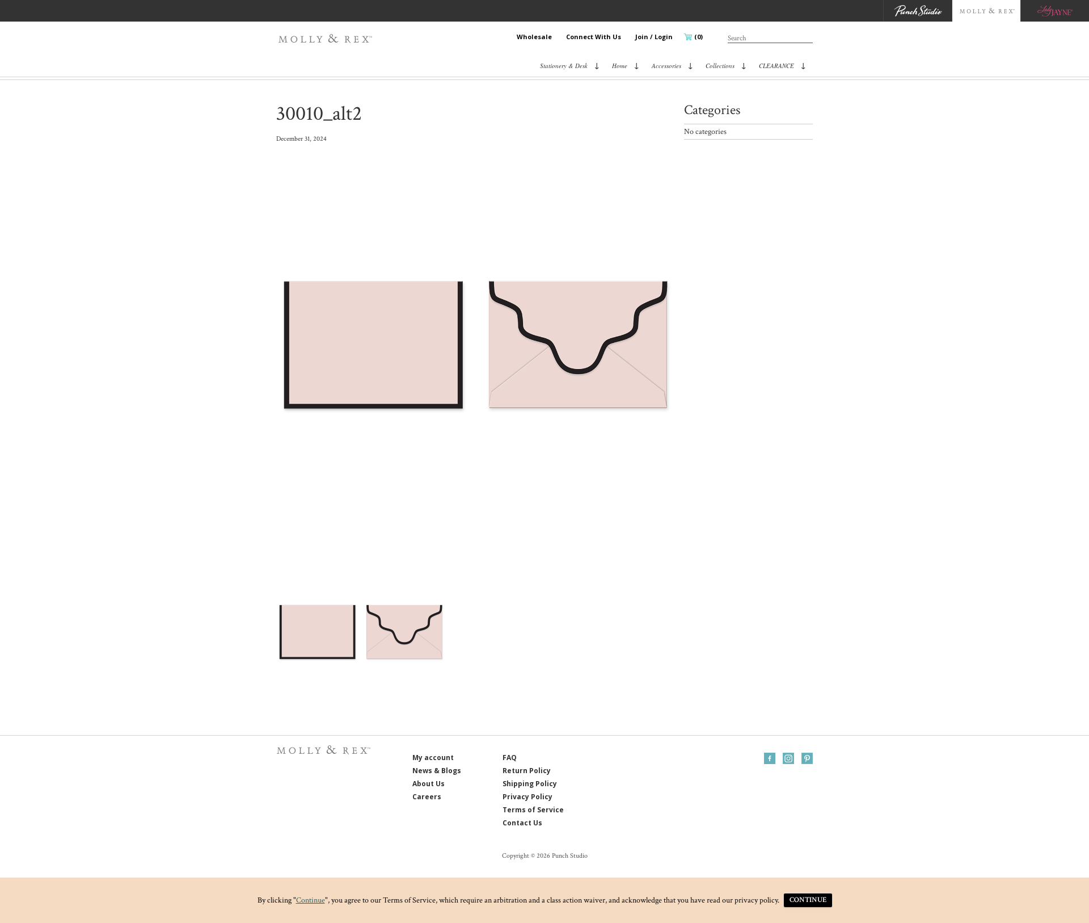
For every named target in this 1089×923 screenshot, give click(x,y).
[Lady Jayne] (1054, 11)
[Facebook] (769, 758)
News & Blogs (436, 770)
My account (433, 757)
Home (619, 65)
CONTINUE (808, 900)
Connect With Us (593, 36)
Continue (310, 900)
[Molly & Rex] (327, 39)
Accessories (666, 65)
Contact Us (522, 823)
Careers (426, 797)
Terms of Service (533, 810)
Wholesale (534, 36)
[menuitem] (534, 37)
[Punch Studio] (917, 11)
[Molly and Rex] (986, 11)
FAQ (510, 757)
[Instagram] (788, 758)
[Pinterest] (807, 758)
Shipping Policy (530, 783)
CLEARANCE (776, 65)
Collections (720, 65)
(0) (698, 36)
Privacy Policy (527, 797)
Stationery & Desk (564, 65)
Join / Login (654, 36)
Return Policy (527, 770)
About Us (428, 783)
